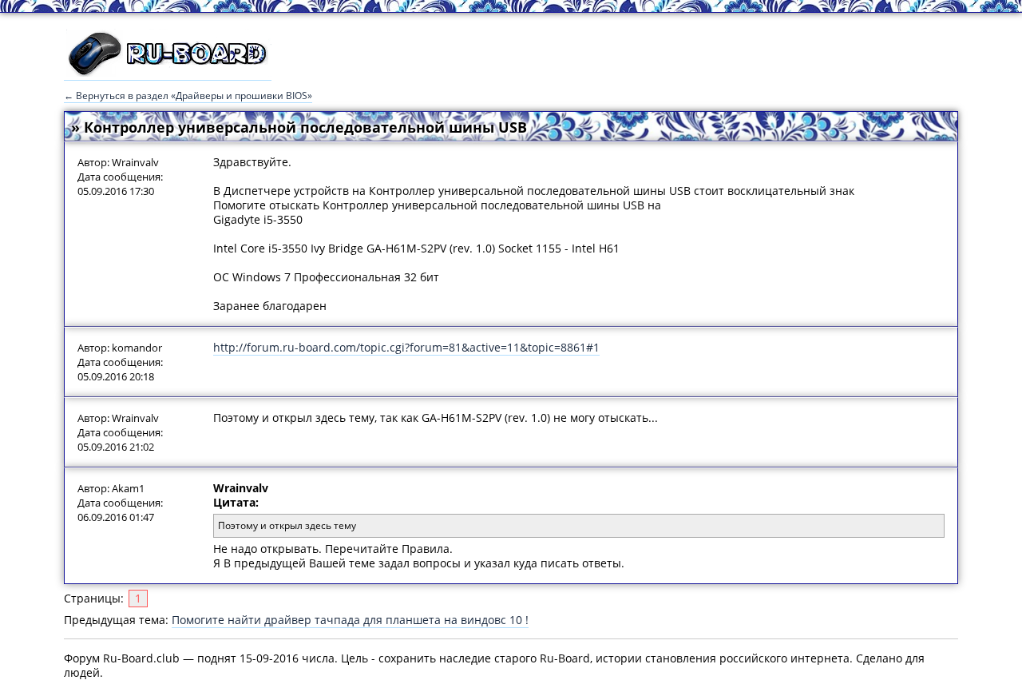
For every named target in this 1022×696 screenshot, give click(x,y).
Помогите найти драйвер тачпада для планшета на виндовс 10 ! (350, 619)
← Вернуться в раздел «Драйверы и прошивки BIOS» (188, 95)
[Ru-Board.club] (167, 73)
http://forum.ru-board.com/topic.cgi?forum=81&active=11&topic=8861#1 (406, 347)
